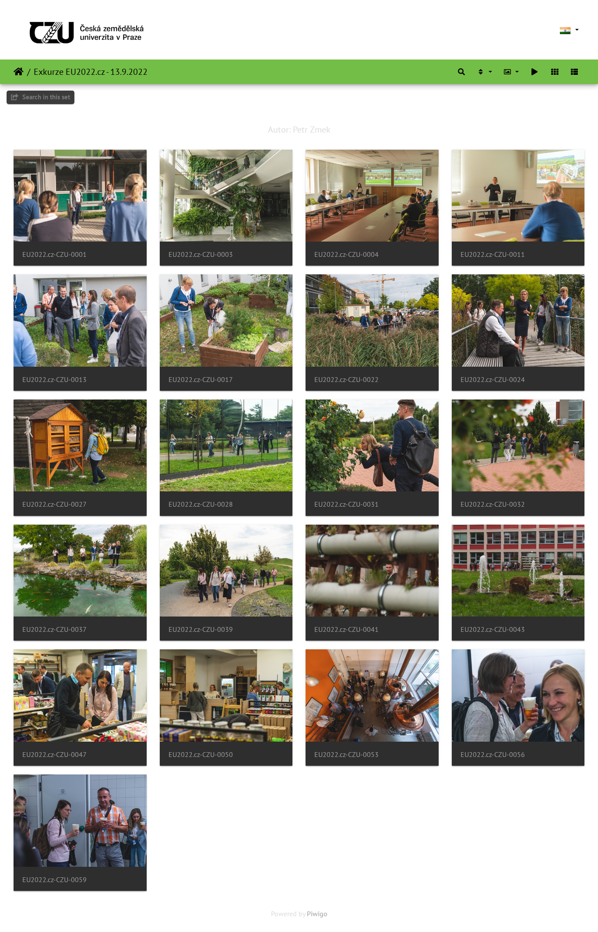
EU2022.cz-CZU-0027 (54, 504)
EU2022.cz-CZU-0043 (493, 629)
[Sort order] (484, 72)
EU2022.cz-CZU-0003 (201, 254)
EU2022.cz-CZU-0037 (54, 629)
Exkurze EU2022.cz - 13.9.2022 (91, 71)
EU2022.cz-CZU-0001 (54, 254)
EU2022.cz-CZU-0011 (493, 254)
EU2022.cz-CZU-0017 (201, 379)
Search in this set (45, 97)
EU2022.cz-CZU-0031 (346, 504)
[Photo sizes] (511, 72)
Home (19, 71)
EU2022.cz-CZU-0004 (346, 254)
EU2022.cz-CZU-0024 (493, 379)
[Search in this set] (461, 72)
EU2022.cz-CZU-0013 (54, 379)
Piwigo (317, 913)
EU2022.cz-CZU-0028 (201, 504)
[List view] (574, 72)
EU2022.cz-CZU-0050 (201, 754)
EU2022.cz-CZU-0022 (346, 379)
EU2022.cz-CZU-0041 (346, 629)
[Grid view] (555, 72)
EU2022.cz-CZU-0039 (201, 629)
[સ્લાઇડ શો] (534, 72)
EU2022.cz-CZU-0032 (493, 504)
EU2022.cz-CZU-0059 (54, 880)
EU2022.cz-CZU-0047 (54, 754)
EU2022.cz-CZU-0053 (346, 754)
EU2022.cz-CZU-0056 (493, 754)
